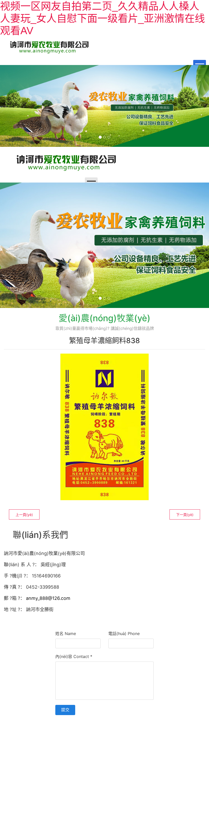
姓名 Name (65, 633)
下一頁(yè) (184, 514)
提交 (65, 709)
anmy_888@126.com (48, 598)
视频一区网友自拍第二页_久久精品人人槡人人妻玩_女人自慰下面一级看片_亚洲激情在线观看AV (102, 18)
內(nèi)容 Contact (73, 656)
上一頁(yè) (24, 514)
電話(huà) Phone (124, 633)
